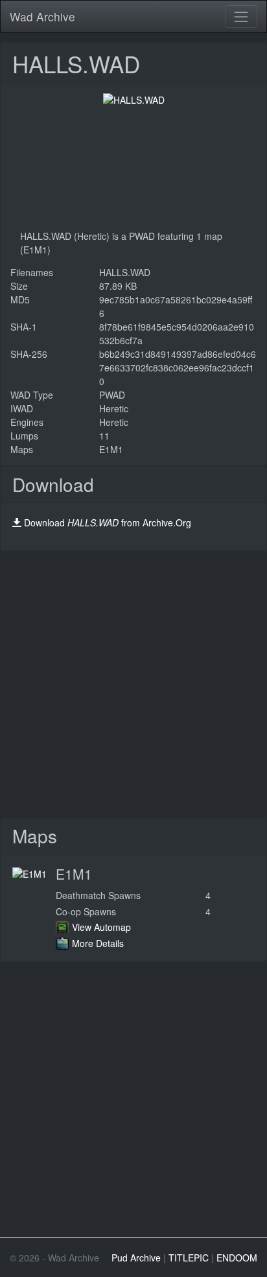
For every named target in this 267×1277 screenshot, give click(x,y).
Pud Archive (136, 1257)
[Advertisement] (133, 684)
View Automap (101, 926)
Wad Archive (42, 16)
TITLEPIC (188, 1257)
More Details (98, 943)
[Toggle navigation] (241, 16)
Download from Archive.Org (107, 522)
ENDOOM (236, 1257)
